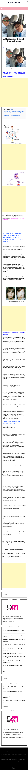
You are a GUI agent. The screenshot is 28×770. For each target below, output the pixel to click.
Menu (25, 8)
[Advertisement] (14, 92)
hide (11, 109)
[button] (27, 1)
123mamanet (14, 3)
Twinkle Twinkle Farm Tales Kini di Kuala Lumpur (13, 653)
